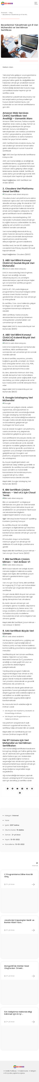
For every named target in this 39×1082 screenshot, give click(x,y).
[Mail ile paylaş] (17, 788)
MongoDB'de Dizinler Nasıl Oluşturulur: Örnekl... (16, 967)
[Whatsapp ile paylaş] (7, 788)
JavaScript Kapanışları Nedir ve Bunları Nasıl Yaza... (19, 921)
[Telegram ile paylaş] (12, 788)
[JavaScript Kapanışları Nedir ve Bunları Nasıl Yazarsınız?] (33, 930)
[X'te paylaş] (22, 788)
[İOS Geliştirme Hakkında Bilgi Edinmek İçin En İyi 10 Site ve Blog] (33, 1021)
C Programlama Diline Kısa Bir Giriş (18, 875)
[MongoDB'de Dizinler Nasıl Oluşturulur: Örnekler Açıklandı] (33, 976)
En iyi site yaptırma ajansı (15, 1073)
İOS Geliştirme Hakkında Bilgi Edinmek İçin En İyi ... (18, 1012)
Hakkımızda (23, 1071)
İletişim (33, 1071)
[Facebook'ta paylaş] (27, 788)
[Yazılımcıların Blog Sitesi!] (7, 3)
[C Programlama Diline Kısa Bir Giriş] (33, 884)
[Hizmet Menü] (36, 3)
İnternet (15, 816)
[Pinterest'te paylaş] (32, 788)
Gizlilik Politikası (11, 1071)
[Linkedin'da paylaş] (20, 793)
